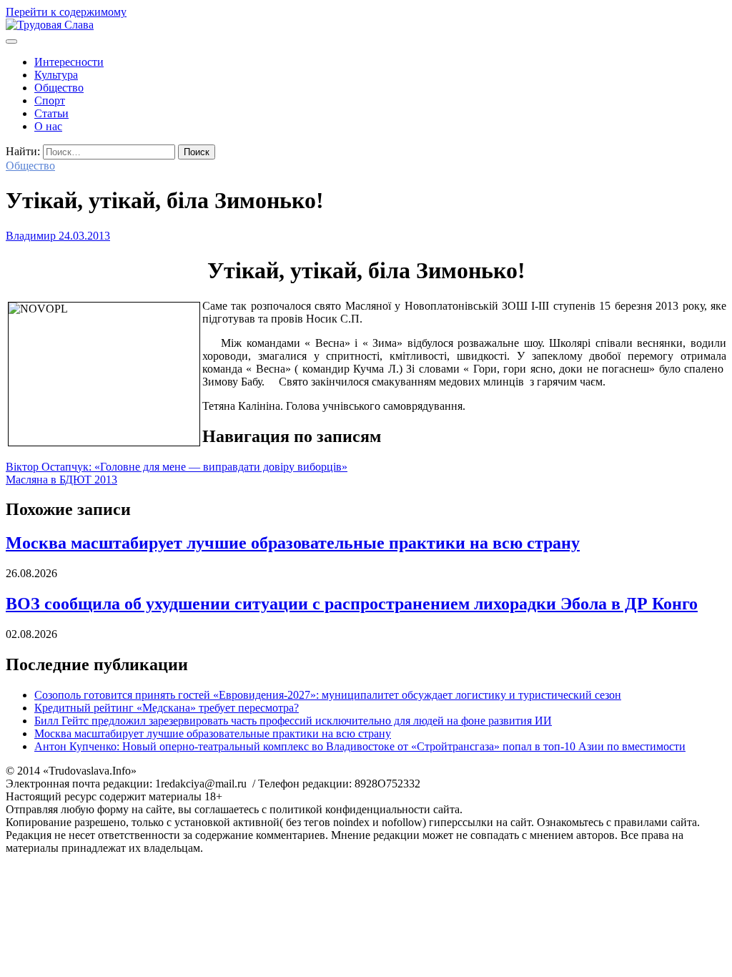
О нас (48, 126)
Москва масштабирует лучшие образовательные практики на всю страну (293, 543)
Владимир (31, 236)
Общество (59, 88)
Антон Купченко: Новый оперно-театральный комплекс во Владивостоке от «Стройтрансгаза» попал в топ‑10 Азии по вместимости (360, 746)
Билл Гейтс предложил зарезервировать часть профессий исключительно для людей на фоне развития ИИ (293, 721)
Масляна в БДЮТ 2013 (61, 479)
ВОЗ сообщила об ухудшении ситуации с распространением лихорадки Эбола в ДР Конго (352, 603)
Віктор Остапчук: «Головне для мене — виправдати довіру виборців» (176, 467)
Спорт (49, 100)
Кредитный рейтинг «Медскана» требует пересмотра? (166, 708)
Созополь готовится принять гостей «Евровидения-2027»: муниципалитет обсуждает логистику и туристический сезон (327, 695)
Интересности (69, 62)
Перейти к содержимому (66, 12)
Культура (56, 75)
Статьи (51, 113)
